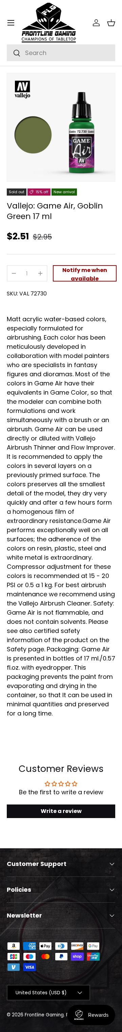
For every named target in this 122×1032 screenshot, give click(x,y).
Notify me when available (84, 274)
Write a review (61, 811)
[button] (111, 22)
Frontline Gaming (44, 1015)
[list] (61, 127)
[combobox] (61, 52)
